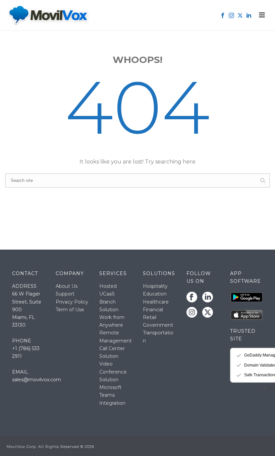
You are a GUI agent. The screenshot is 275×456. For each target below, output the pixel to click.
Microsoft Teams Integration (112, 395)
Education (155, 294)
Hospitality (155, 286)
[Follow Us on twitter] (207, 312)
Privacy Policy (72, 302)
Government (158, 325)
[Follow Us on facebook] (191, 297)
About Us (66, 286)
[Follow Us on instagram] (191, 312)
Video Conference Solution (113, 371)
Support (65, 294)
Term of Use (70, 310)
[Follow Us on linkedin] (207, 297)
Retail (149, 317)
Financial (153, 310)
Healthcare (156, 302)
